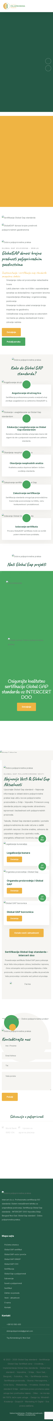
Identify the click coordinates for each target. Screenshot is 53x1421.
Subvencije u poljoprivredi (26, 1116)
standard (33, 1359)
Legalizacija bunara (18, 852)
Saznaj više (12, 104)
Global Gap (23, 1359)
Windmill (45, 1397)
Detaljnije (11, 332)
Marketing (30, 1401)
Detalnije (14, 859)
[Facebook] (4, 1227)
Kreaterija (8, 1401)
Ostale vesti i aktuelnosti (26, 933)
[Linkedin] (10, 1227)
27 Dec (42, 866)
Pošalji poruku (13, 341)
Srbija (15, 1389)
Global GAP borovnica (20, 911)
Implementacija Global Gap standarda (20, 1368)
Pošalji (10, 1097)
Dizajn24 (19, 1401)
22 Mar (42, 839)
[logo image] (14, 6)
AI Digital (39, 1401)
